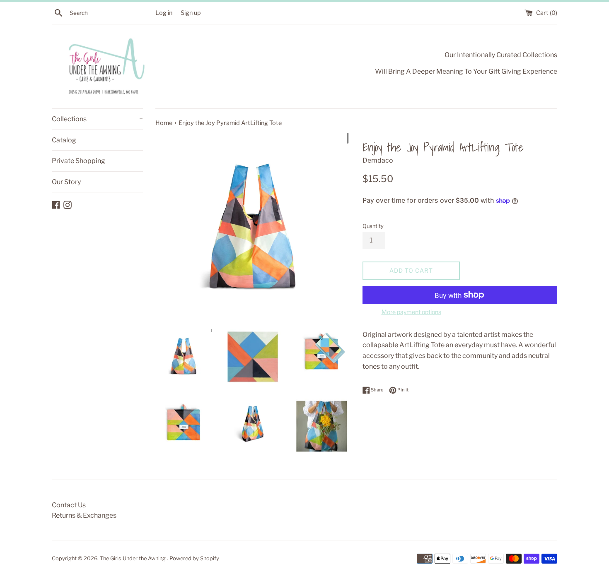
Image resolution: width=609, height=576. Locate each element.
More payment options (411, 311)
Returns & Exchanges (84, 515)
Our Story (66, 182)
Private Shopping (78, 161)
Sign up (191, 13)
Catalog (64, 140)
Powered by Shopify (194, 558)
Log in (163, 13)
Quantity (373, 226)
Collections (97, 119)
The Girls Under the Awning (133, 558)
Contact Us (69, 505)
